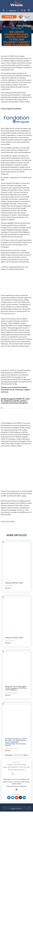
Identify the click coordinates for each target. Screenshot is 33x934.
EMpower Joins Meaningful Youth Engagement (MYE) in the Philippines (16, 688)
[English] (22, 10)
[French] (24, 10)
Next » (26, 755)
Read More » (8, 588)
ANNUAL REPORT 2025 (14, 638)
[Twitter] (12, 797)
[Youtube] (16, 797)
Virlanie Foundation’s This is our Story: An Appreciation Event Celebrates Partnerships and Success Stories (16, 742)
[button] (3, 10)
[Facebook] (9, 797)
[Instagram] (20, 797)
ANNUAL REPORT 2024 (14, 583)
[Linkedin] (24, 797)
